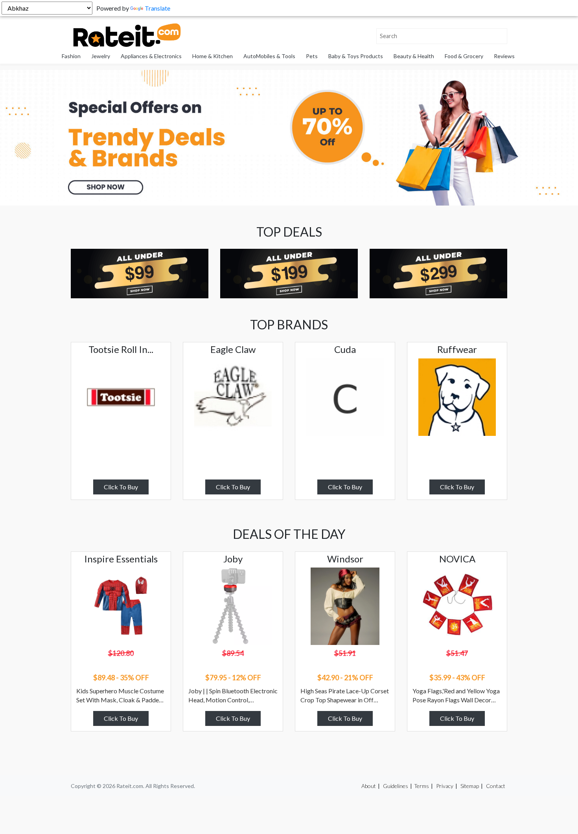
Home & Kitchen (212, 56)
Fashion (71, 56)
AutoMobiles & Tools (269, 56)
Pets (312, 56)
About (368, 786)
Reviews (504, 56)
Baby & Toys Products (355, 56)
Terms (421, 786)
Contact (495, 786)
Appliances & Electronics (151, 56)
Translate (157, 8)
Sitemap (469, 786)
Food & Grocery (464, 56)
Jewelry (100, 56)
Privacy (444, 786)
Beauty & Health (414, 56)
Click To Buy (121, 486)
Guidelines (395, 786)
